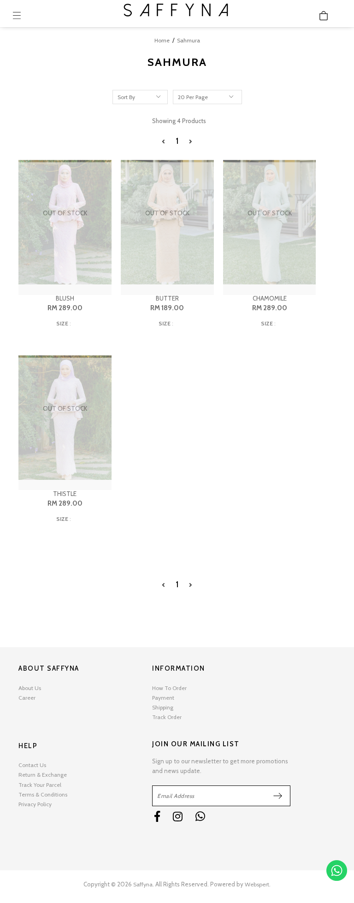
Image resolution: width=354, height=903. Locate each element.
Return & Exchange (42, 774)
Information (178, 668)
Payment (163, 697)
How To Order (169, 688)
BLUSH (65, 298)
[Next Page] (190, 142)
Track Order (167, 717)
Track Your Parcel (39, 784)
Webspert (257, 884)
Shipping (162, 707)
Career (26, 697)
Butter (167, 298)
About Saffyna (48, 668)
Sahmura (188, 40)
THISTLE (65, 493)
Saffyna (143, 884)
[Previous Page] (163, 142)
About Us (29, 688)
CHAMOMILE (270, 298)
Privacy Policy (35, 804)
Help (27, 746)
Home (162, 40)
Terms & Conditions (42, 794)
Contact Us (32, 764)
